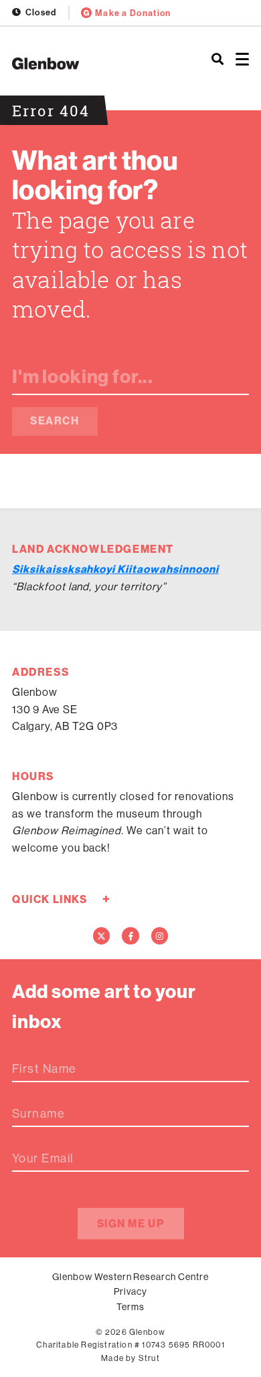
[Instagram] (160, 936)
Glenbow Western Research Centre (130, 1276)
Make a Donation (133, 13)
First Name (44, 1069)
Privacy (130, 1291)
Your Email (43, 1158)
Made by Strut (130, 1358)
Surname (38, 1114)
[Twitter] (101, 936)
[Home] (87, 63)
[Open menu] (242, 60)
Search (55, 420)
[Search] (217, 60)
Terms (130, 1306)
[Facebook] (130, 936)
